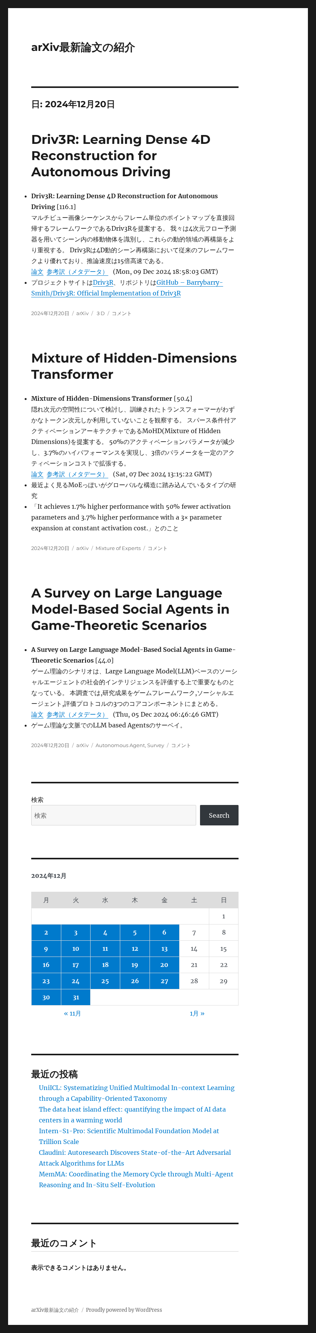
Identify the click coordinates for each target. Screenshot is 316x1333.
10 (75, 948)
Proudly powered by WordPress (124, 1310)
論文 (37, 271)
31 (76, 997)
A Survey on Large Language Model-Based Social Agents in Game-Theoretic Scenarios (130, 609)
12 (135, 948)
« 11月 (72, 1013)
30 (46, 997)
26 (135, 981)
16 (46, 965)
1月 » (197, 1013)
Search (219, 815)
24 (76, 981)
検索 (37, 799)
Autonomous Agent (120, 745)
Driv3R (103, 282)
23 (46, 981)
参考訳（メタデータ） (77, 271)
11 (105, 948)
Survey (155, 745)
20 (164, 965)
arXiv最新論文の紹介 (83, 47)
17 (75, 965)
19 (134, 965)
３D (100, 313)
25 (105, 981)
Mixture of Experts (118, 548)
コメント (122, 313)
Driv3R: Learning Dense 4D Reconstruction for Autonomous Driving (120, 155)
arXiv (82, 313)
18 (105, 965)
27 (164, 981)
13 (164, 948)
